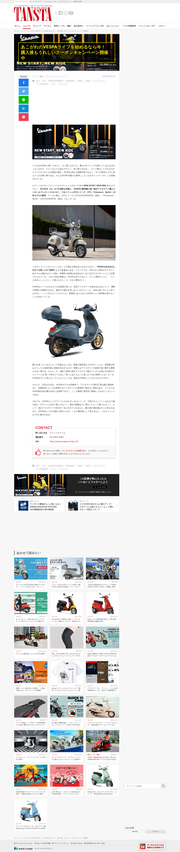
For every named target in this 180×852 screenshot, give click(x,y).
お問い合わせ (78, 843)
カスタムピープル (50, 1)
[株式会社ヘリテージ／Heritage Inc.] (23, 848)
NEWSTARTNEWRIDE (55, 81)
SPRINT (80, 81)
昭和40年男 (78, 1)
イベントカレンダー (147, 26)
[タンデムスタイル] (33, 14)
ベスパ (53, 84)
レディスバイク (36, 1)
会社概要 (47, 843)
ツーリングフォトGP (95, 26)
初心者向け (78, 26)
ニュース (26, 26)
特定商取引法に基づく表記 (95, 843)
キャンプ (37, 26)
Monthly (156, 831)
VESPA (87, 81)
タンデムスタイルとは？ (24, 843)
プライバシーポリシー (62, 843)
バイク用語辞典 (129, 26)
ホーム (17, 26)
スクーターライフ (99, 81)
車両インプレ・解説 (62, 26)
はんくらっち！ (113, 26)
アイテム (47, 26)
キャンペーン (62, 76)
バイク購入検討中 (42, 84)
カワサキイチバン (65, 1)
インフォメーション (50, 76)
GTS (38, 81)
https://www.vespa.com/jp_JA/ (64, 441)
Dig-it (39, 843)
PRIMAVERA (70, 81)
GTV (43, 81)
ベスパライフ (62, 84)
